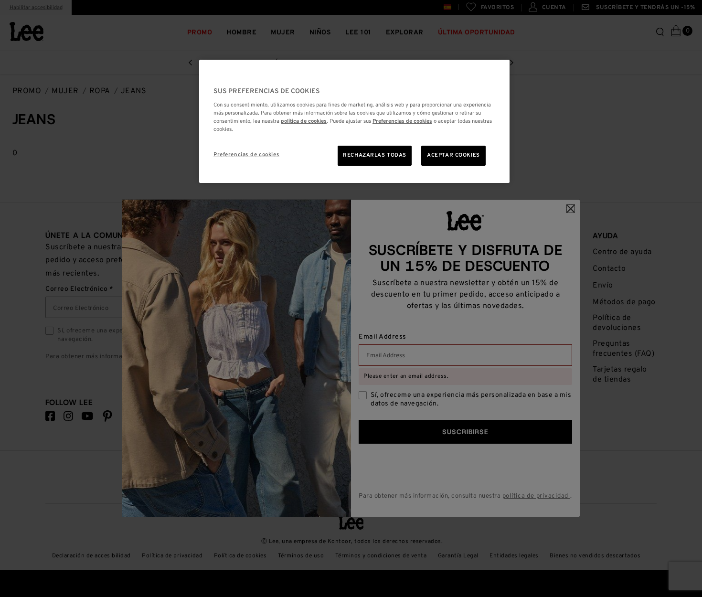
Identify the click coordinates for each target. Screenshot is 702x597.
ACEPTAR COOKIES (453, 155)
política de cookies (304, 121)
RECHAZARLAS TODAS (374, 155)
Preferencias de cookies (246, 154)
